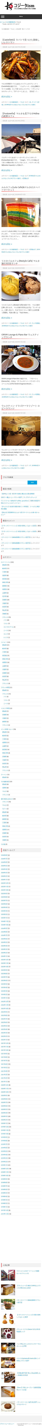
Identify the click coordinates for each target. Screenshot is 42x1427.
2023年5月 (4, 984)
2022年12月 (4, 1001)
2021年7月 (4, 1060)
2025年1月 (4, 918)
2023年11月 (4, 963)
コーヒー (4, 642)
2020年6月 (4, 1106)
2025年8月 (4, 897)
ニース (6, 630)
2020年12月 (4, 1085)
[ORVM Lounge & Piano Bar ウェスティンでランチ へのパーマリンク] (21, 374)
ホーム (2, 22)
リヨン (6, 623)
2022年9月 (4, 1012)
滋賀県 (4, 575)
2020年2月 (4, 1120)
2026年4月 (4, 869)
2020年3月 (4, 1116)
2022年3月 (4, 1032)
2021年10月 (4, 1050)
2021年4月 (4, 1071)
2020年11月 (4, 1088)
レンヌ (6, 637)
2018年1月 (4, 1207)
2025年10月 (4, 890)
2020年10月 (4, 1092)
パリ (5, 620)
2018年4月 (4, 1196)
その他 (3, 844)
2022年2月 (4, 1036)
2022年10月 (4, 1008)
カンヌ (6, 634)
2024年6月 (4, 939)
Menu (21, 16)
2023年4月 (4, 987)
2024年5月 (4, 942)
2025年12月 (4, 883)
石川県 (4, 596)
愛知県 (4, 565)
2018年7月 (4, 1186)
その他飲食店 (10, 22)
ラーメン (4, 774)
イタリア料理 (5, 708)
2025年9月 (4, 893)
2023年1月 (4, 998)
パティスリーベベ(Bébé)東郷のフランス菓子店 (15, 537)
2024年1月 (4, 956)
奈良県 (4, 606)
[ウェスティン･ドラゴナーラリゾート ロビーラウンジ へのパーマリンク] (21, 445)
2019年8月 (4, 1140)
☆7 (30, 323)
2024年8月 (4, 932)
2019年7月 (4, 1144)
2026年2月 (4, 876)
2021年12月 (4, 1043)
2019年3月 (4, 1158)
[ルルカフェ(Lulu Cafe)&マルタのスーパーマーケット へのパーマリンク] (21, 226)
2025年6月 (4, 904)
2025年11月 (4, 886)
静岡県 (4, 586)
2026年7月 (4, 858)
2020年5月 (4, 1109)
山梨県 (4, 593)
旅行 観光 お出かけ (7, 799)
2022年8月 (4, 1015)
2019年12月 (4, 1127)
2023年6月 (4, 980)
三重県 (4, 572)
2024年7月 (4, 935)
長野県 (4, 589)
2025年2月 (4, 914)
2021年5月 (4, 1067)
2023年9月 (4, 970)
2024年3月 (4, 949)
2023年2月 (4, 994)
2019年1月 (4, 1165)
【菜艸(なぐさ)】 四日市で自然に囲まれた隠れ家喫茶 (17, 493)
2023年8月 (4, 973)
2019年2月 (4, 1161)
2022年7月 (4, 1019)
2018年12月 (4, 1168)
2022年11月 (4, 1005)
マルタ (22, 102)
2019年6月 (4, 1147)
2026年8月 (4, 855)
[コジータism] (21, 10)
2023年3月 (4, 991)
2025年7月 (4, 900)
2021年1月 (4, 1081)
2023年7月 (4, 977)
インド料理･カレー (7, 729)
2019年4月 (4, 1154)
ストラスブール (8, 627)
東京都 (4, 579)
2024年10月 (4, 925)
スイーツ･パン (5, 562)
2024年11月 (4, 921)
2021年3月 (4, 1074)
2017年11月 (4, 1214)
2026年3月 (4, 872)
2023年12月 (4, 959)
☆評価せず (25, 178)
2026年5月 (4, 865)
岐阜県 (4, 568)
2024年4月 (4, 945)
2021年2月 (4, 1078)
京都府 (4, 599)
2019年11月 (4, 1130)
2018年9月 (4, 1179)
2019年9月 (4, 1137)
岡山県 (4, 610)
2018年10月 (4, 1175)
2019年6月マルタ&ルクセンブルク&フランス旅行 (19, 104)
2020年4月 (4, 1113)
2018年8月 (4, 1182)
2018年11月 (4, 1172)
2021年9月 (4, 1053)
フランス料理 (5, 687)
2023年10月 (4, 966)
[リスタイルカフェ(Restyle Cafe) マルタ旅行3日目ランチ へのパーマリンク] (21, 300)
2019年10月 (4, 1134)
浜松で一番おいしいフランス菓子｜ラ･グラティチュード (19, 497)
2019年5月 (4, 1151)
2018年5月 (4, 1193)
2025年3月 (4, 911)
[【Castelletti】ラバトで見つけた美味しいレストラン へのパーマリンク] (21, 79)
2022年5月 (4, 1026)
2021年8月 (4, 1057)
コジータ (11, 47)
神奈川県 (5, 582)
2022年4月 (4, 1029)
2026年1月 (4, 879)
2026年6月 (4, 862)
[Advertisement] (21, 1239)
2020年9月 (4, 1095)
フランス (5, 617)
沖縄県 (4, 613)
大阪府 (4, 603)
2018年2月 (4, 1203)
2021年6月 (4, 1064)
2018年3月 (4, 1200)
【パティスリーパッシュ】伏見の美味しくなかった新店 (18, 525)
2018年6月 (4, 1189)
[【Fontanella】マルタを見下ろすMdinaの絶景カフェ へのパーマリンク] (21, 153)
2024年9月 (4, 928)
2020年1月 (4, 1123)
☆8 (30, 102)
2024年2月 (4, 952)
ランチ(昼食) (36, 323)
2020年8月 (4, 1099)
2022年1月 (4, 1039)
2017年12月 (4, 1210)
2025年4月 (4, 907)
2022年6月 (4, 1022)
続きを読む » (7, 96)
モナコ (4, 808)
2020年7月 (4, 1102)
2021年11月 (4, 1046)
